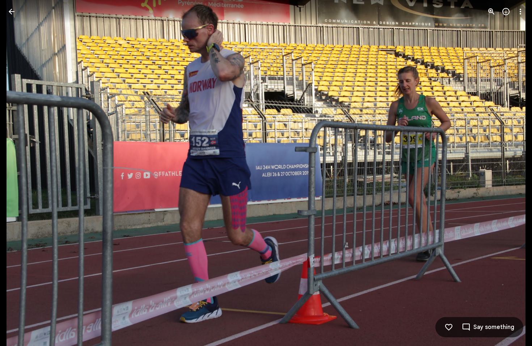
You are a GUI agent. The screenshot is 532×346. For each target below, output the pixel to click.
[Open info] (506, 11)
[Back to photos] (11, 11)
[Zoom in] (491, 11)
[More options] (520, 11)
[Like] (448, 327)
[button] (20, 173)
